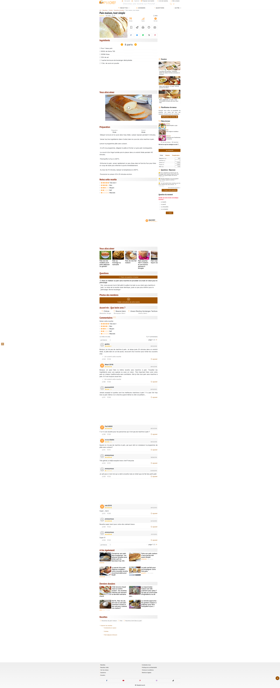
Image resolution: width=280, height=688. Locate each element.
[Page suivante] (157, 340)
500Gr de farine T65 (108, 51)
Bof (110, 190)
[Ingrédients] (2, 344)
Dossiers (141, 8)
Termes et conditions (148, 670)
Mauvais (112, 193)
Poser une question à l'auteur (129, 277)
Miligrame (162, 158)
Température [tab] (176, 155)
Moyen (111, 188)
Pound (161, 164)
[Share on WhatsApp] (143, 35)
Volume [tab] (167, 155)
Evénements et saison (110, 628)
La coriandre (164, 209)
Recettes (124, 8)
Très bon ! (112, 183)
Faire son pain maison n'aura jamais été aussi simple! (149, 555)
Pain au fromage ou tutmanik (116, 262)
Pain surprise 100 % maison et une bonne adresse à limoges (143, 264)
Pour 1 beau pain (106, 48)
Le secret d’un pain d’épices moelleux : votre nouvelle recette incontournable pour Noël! (120, 571)
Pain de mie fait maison (130, 262)
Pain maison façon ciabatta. (156, 262)
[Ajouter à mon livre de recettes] (131, 27)
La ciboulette (164, 206)
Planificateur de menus (169, 117)
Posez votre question (170, 190)
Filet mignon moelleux (172, 131)
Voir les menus (166, 142)
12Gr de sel (105, 57)
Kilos (161, 166)
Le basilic (163, 202)
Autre (176, 8)
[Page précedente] (147, 340)
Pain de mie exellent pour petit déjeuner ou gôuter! (105, 263)
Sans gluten (127, 1)
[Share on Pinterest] (155, 35)
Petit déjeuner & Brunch (110, 635)
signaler (155, 359)
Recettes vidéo (104, 667)
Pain (121, 620)
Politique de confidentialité (149, 667)
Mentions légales (146, 672)
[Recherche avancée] (173, 4)
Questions (159, 8)
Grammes (162, 160)
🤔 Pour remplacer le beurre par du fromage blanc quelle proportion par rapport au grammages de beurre (169, 174)
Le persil (163, 204)
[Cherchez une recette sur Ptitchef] (170, 3)
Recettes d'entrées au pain (133, 620)
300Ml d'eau (105, 54)
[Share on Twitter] (149, 35)
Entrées (106, 631)
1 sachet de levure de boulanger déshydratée (116, 60)
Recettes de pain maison (109, 620)
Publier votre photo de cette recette (128, 302)
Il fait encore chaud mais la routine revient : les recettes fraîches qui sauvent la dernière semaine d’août (113, 591)
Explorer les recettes (106, 625)
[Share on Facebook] (131, 35)
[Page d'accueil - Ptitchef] (100, 10)
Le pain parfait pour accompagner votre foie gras (148, 569)
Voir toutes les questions (174, 187)
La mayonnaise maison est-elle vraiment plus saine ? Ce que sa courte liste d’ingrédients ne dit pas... (143, 591)
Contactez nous (146, 665)
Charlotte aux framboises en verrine (173, 138)
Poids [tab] (161, 155)
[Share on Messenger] (137, 35)
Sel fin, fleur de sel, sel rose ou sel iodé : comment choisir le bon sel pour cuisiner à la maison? (119, 604)
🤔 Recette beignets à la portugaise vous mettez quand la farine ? (168, 179)
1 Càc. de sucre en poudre (110, 63)
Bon (110, 185)
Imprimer (175, 142)
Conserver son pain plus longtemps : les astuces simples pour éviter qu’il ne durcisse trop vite (119, 557)
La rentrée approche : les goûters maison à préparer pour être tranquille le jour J (149, 603)
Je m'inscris (169, 150)
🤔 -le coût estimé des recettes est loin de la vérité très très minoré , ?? (169, 184)
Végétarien (136, 1)
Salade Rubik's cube (171, 125)
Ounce (161, 162)
